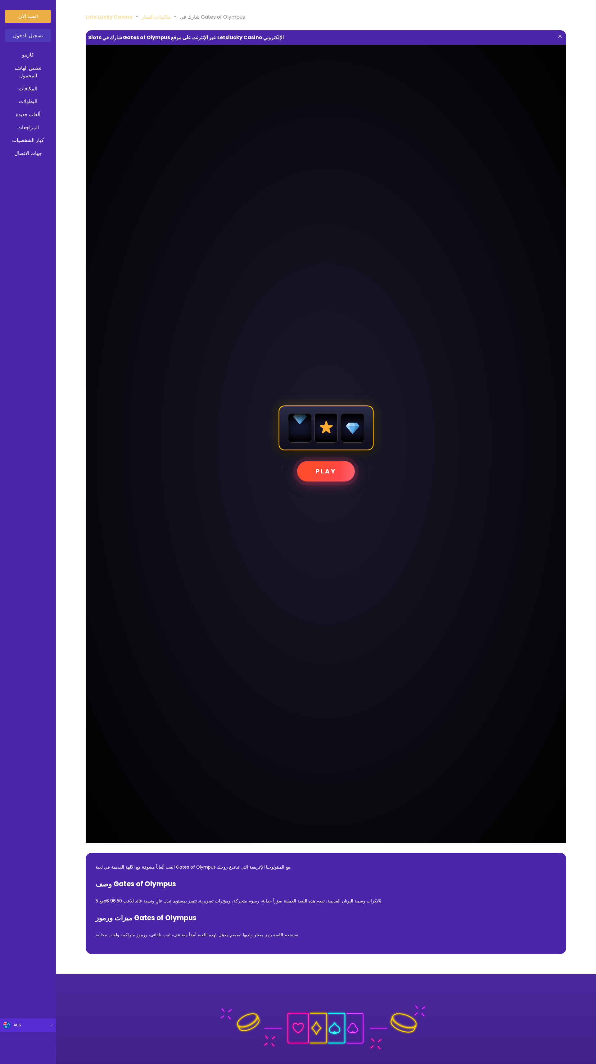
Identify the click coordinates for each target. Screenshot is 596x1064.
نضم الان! (28, 16)
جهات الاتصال (28, 153)
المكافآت (28, 88)
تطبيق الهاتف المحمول (28, 72)
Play (326, 471)
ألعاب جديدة (28, 114)
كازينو (28, 54)
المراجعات (28, 127)
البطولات (28, 101)
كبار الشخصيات (28, 140)
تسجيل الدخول (28, 35)
